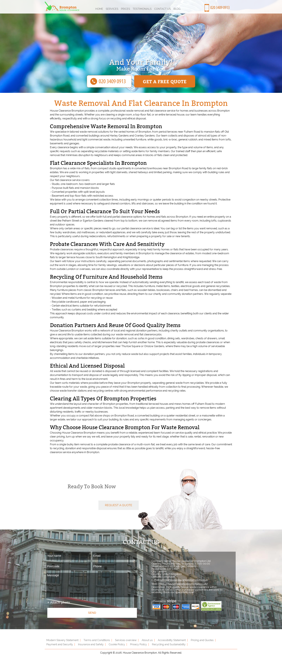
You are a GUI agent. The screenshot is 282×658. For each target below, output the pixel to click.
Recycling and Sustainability (169, 644)
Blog (176, 8)
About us (147, 640)
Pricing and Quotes (202, 640)
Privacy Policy (138, 644)
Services (112, 8)
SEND (92, 612)
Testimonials (142, 8)
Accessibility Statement (172, 640)
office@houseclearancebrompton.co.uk (184, 579)
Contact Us (162, 8)
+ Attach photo (58, 602)
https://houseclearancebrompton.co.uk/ (183, 583)
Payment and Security (59, 644)
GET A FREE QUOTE (165, 81)
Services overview (126, 640)
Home (99, 8)
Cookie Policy (117, 644)
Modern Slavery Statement (62, 640)
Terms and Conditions (97, 640)
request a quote (118, 505)
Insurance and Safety (91, 644)
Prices (125, 8)
